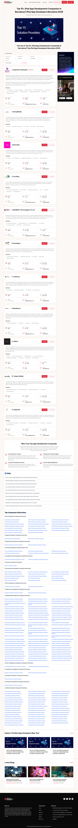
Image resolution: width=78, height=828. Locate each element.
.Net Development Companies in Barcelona (12, 708)
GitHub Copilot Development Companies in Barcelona (61, 523)
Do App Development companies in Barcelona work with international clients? (20, 480)
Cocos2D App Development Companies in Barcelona (37, 608)
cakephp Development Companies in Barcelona (36, 710)
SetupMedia (17, 112)
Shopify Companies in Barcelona (11, 580)
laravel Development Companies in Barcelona (36, 712)
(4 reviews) (12, 137)
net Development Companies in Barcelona (59, 720)
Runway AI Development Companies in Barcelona (14, 530)
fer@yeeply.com (28, 402)
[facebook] (64, 798)
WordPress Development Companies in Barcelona (14, 701)
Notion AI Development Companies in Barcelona (60, 528)
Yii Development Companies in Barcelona (12, 695)
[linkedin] (70, 798)
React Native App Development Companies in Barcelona (62, 624)
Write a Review (57, 2)
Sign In (64, 2)
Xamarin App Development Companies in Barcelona (14, 606)
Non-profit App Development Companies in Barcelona (14, 651)
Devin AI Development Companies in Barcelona (13, 532)
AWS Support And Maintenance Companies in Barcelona (38, 553)
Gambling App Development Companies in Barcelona (37, 617)
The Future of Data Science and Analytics (60, 810)
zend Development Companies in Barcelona (36, 714)
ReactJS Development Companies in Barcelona (60, 703)
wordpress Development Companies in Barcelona (61, 708)
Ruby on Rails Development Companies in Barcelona (37, 706)
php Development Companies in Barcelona (12, 710)
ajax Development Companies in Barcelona (59, 716)
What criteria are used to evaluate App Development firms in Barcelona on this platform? (23, 493)
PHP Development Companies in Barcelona (59, 699)
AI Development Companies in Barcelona (12, 519)
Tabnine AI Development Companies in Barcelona (61, 530)
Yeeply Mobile (18, 376)
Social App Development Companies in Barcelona (14, 610)
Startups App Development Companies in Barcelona (61, 610)
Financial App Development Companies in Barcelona (37, 610)
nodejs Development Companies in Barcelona (13, 722)
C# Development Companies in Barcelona (59, 706)
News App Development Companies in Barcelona (14, 617)
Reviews (32, 56)
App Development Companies (34, 2)
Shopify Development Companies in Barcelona (36, 573)
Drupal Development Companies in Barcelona (60, 695)
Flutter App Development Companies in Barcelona (61, 601)
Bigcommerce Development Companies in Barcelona (37, 571)
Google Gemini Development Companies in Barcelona (14, 523)
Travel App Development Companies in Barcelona (61, 612)
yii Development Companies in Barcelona (12, 714)
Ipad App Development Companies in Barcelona (13, 649)
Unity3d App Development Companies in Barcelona (14, 658)
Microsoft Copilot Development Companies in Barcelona (38, 523)
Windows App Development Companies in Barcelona (37, 598)
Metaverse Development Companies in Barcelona (14, 592)
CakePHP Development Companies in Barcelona (37, 691)
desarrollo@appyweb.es (30, 435)
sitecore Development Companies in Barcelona (36, 716)
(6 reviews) (12, 402)
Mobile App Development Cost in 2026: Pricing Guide (62, 807)
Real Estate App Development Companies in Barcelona (15, 622)
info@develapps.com (29, 269)
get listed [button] (70, 2)
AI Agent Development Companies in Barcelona (60, 519)
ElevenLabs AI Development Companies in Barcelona (37, 530)
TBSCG (15, 341)
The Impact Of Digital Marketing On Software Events (62, 814)
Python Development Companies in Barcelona (36, 703)
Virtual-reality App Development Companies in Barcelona (62, 658)
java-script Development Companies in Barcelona (14, 720)
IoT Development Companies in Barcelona (12, 586)
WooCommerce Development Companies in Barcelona (15, 576)
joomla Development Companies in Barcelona (13, 716)
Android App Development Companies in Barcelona (61, 628)
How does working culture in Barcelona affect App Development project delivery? (21, 483)
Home (26, 2)
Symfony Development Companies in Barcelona (60, 693)
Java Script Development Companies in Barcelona (37, 699)
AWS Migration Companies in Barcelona (59, 551)
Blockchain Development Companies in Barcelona (14, 544)
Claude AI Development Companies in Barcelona (37, 521)
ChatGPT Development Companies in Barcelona (37, 519)
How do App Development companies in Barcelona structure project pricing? (20, 486)
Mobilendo (16, 308)
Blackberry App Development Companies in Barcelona (61, 598)
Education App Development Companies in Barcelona (61, 608)
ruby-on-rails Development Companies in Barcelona (14, 724)
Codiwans (16, 277)
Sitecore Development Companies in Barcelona (36, 697)
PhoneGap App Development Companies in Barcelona (14, 608)
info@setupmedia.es (29, 137)
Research (40, 814)
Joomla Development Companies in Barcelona (13, 697)
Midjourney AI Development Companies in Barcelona (14, 526)
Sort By (7, 60)
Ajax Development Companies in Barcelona (59, 697)
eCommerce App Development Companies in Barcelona (38, 619)
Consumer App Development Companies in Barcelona (61, 614)
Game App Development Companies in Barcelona (14, 614)
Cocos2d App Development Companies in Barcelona (14, 639)
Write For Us (51, 2)
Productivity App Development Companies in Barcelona (62, 617)
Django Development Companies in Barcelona (13, 693)
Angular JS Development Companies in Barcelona (14, 699)
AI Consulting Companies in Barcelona (11, 521)
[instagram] (72, 798)
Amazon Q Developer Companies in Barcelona (60, 553)
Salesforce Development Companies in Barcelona (14, 672)
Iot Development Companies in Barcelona (35, 586)
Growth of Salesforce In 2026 (58, 816)
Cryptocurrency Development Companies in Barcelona (15, 559)
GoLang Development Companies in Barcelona (36, 701)
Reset (25, 62)
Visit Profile (44, 69)
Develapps (16, 243)
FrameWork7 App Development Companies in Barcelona (15, 624)
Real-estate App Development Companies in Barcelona (62, 656)
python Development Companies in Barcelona (36, 722)
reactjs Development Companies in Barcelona (60, 722)
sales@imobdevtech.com (30, 235)
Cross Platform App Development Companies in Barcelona (62, 606)
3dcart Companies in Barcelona (57, 576)
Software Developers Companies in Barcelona (13, 678)
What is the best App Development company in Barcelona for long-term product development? (24, 505)
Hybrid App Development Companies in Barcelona (14, 601)
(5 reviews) (12, 202)
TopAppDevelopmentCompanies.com (37, 826)
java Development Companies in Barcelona (59, 718)
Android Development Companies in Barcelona (13, 628)
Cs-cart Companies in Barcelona (34, 578)
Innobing (16, 176)
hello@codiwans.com (29, 300)
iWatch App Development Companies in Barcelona (37, 606)
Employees (21, 56)
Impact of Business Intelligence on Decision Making (62, 812)
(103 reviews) (12, 104)
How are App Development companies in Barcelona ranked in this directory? (20, 490)
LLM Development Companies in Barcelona (59, 521)
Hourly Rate (8, 56)
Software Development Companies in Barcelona (13, 685)
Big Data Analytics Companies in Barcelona (12, 538)
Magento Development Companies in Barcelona (13, 573)
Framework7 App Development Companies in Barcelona (15, 645)
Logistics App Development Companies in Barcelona (14, 619)
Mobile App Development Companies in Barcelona (14, 598)
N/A (26, 368)
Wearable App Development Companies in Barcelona (37, 601)
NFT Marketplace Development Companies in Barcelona (15, 666)
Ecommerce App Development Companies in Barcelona (15, 641)
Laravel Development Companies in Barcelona (36, 693)
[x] (67, 798)
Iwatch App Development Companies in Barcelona (37, 651)
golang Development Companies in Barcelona (36, 718)
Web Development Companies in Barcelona (13, 691)
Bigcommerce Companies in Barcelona (12, 578)
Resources (45, 2)
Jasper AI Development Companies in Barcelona (37, 528)
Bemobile (16, 145)
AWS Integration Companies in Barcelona (12, 553)
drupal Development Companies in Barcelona (60, 714)
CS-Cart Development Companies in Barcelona (60, 571)
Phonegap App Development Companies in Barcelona (61, 651)
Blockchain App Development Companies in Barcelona (15, 630)
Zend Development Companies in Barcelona (36, 695)
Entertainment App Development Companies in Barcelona (38, 614)
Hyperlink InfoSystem (20, 70)
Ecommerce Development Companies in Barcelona (37, 576)
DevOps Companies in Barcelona (11, 565)
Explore (40, 810)
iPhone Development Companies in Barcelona (36, 628)
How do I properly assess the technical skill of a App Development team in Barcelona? (22, 496)
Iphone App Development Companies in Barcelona (37, 630)
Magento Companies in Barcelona (58, 578)
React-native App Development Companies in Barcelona (15, 656)
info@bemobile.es (29, 168)
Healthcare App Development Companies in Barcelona (38, 612)
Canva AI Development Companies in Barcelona (13, 528)
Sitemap (40, 816)
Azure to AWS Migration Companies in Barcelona (13, 551)
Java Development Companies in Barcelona (59, 701)
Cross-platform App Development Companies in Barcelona (62, 639)
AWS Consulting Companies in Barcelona (35, 551)
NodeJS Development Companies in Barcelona (13, 703)
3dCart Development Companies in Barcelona (13, 571)
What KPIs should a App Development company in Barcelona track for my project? (21, 502)
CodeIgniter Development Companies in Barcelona (61, 691)
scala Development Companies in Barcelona (36, 724)
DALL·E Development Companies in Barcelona (36, 526)
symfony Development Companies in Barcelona (60, 712)
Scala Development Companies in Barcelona (13, 706)
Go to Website (51, 69)
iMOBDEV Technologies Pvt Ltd (24, 210)
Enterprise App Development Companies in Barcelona (14, 612)
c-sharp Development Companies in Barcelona (36, 720)
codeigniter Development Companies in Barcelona (61, 710)
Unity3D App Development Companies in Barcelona (61, 603)
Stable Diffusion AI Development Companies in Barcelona (62, 526)
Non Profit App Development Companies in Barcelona (38, 622)
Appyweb (16, 409)
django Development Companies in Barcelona (13, 712)
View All (71, 733)
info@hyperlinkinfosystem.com (31, 104)
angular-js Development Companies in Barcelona (13, 718)
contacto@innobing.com (30, 202)
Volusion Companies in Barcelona (34, 580)
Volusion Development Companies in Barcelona (60, 573)
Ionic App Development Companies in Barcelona (60, 622)
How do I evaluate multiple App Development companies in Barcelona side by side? (21, 477)
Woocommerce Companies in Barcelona (59, 580)
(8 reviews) (12, 235)
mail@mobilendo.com (29, 333)
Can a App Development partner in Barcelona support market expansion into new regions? (23, 499)
